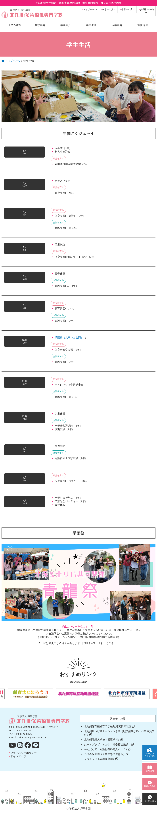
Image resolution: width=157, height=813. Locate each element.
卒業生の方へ (128, 9)
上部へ (150, 801)
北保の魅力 (14, 25)
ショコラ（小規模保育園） (99, 759)
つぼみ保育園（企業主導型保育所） (105, 754)
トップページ (89, 9)
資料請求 (150, 771)
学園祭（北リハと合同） (69, 337)
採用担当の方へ (147, 11)
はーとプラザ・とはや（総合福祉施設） (107, 744)
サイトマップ (18, 756)
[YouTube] (12, 745)
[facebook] (27, 745)
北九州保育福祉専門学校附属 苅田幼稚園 (108, 726)
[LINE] (35, 745)
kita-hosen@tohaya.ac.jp (32, 737)
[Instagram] (20, 745)
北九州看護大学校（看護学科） (102, 739)
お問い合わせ (150, 786)
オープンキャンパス (150, 755)
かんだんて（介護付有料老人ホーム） (106, 749)
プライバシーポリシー (23, 752)
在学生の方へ (108, 9)
